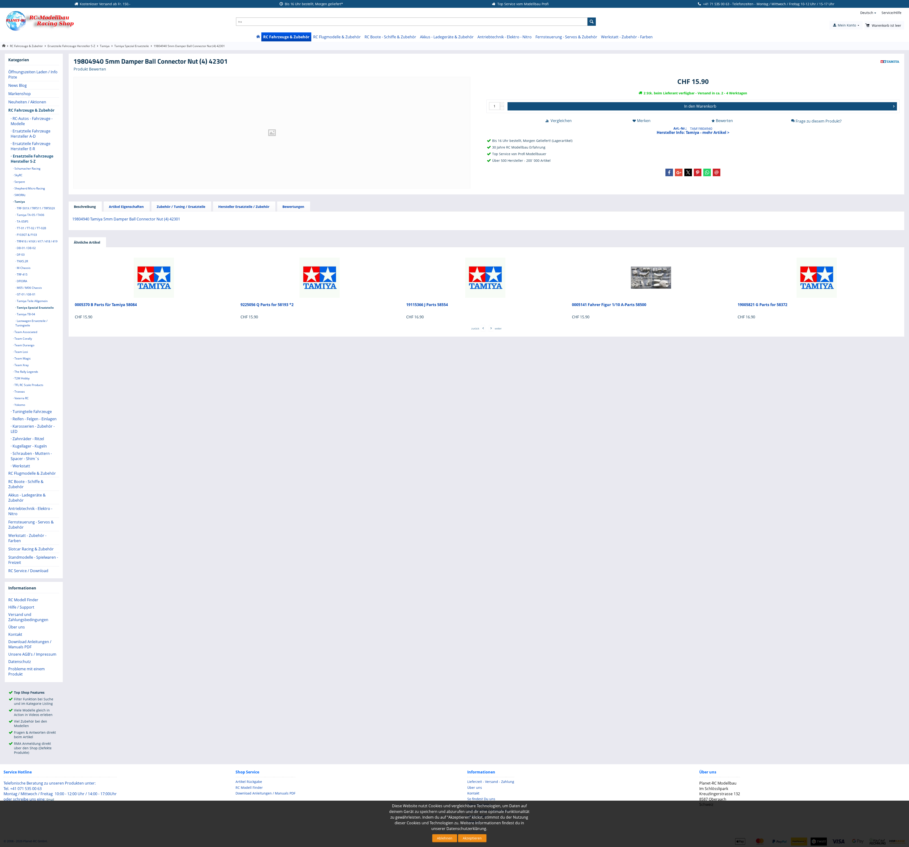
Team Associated (25, 332)
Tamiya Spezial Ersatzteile (131, 46)
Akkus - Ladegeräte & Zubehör (447, 36)
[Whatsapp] (707, 172)
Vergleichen (561, 120)
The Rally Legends (26, 372)
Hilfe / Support (21, 607)
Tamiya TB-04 (25, 314)
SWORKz (20, 195)
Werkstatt (21, 466)
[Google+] (678, 172)
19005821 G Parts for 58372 (762, 305)
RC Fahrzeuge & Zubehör (286, 36)
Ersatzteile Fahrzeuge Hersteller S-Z (71, 46)
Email (50, 799)
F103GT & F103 (26, 235)
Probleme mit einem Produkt (26, 671)
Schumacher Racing (27, 169)
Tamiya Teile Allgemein (32, 301)
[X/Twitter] (688, 172)
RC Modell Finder (23, 599)
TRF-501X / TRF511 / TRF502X (35, 208)
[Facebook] (669, 172)
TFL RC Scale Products (28, 385)
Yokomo (19, 405)
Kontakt (15, 634)
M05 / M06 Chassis (29, 288)
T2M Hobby (22, 378)
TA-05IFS (22, 221)
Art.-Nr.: (680, 128)
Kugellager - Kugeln (29, 446)
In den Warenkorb (700, 106)
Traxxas (19, 392)
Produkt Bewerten (90, 69)
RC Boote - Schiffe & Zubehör (390, 36)
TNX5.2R (22, 261)
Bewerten (724, 120)
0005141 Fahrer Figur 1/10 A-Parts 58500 (609, 305)
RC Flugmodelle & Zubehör (337, 36)
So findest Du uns (481, 799)
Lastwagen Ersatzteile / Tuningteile (31, 323)
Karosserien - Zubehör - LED (33, 429)
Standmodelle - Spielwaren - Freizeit (33, 560)
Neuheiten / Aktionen (27, 102)
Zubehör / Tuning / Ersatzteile (181, 206)
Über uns (16, 627)
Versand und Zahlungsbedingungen (28, 617)
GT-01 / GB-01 (26, 294)
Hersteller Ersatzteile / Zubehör (243, 206)
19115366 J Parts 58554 (427, 305)
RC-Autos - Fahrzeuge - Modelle (32, 121)
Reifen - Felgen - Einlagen (34, 418)
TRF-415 (21, 274)
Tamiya (105, 46)
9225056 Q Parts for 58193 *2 (267, 305)
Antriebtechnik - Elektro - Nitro (504, 36)
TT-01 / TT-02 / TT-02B (31, 228)
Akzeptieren (472, 838)
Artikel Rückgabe (249, 781)
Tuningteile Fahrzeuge (32, 411)
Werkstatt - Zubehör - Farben (627, 36)
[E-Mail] (716, 172)
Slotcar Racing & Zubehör (31, 549)
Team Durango (24, 345)
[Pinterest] (697, 172)
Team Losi (21, 352)
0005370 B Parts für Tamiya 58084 (106, 305)
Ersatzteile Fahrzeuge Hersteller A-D (30, 133)
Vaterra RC (21, 398)
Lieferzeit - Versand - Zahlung (490, 781)
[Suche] (592, 22)
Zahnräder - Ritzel (28, 438)
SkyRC (18, 175)
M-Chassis (23, 268)
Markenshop (19, 93)
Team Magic (22, 358)
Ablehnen (444, 838)
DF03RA (21, 281)
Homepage (4, 46)
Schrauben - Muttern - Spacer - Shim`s (31, 456)
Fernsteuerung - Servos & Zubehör (566, 36)
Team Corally (23, 339)
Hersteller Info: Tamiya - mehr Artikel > (693, 132)
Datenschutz (19, 661)
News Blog (17, 85)
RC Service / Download (28, 570)
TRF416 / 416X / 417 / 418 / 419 (37, 241)
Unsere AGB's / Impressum (32, 654)
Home (257, 36)
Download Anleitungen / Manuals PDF (29, 644)
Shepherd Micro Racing (29, 188)
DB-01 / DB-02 (26, 248)
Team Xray (21, 365)
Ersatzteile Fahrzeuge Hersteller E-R (30, 146)
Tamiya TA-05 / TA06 (30, 215)
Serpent (19, 182)
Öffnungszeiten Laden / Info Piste (33, 74)
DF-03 (20, 255)
